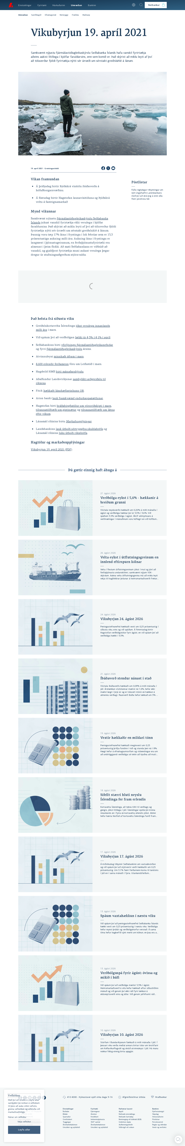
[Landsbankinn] (11, 5)
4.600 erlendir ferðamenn (52, 364)
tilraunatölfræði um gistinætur (56, 410)
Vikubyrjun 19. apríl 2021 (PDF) (51, 449)
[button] (126, 5)
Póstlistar (139, 182)
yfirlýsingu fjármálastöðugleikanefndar (87, 345)
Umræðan (23, 15)
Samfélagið (36, 15)
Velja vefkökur (24, 1122)
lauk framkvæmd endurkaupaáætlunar (77, 398)
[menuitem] (24, 5)
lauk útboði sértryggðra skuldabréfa (79, 429)
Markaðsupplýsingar (79, 421)
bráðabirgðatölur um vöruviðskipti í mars (84, 406)
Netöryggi (64, 15)
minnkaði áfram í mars (69, 356)
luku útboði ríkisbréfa (73, 433)
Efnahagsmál (50, 15)
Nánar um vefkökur (17, 1117)
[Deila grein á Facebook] (103, 168)
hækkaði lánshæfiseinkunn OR (63, 390)
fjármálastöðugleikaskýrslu (64, 349)
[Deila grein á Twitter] (108, 168)
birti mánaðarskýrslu (69, 371)
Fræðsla (75, 15)
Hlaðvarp (86, 15)
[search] (141, 5)
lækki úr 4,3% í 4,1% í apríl (92, 337)
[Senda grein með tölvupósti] (113, 168)
